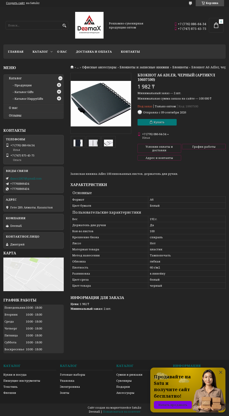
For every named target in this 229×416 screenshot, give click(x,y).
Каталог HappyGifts (29, 99)
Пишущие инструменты (21, 381)
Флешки (9, 393)
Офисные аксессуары (99, 67)
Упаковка (67, 381)
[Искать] (64, 26)
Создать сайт (15, 3)
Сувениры (124, 381)
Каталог (40, 52)
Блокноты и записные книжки (144, 67)
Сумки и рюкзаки (129, 375)
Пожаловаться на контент (121, 412)
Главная (15, 52)
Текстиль (10, 387)
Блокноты (180, 67)
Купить (159, 122)
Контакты (130, 52)
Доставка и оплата (94, 52)
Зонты (64, 393)
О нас (62, 52)
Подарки (123, 387)
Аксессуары (125, 393)
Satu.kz (136, 408)
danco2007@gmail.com (26, 178)
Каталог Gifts (24, 92)
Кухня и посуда (15, 375)
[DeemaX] (89, 25)
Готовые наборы (72, 375)
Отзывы (15, 115)
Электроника (70, 387)
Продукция (23, 85)
